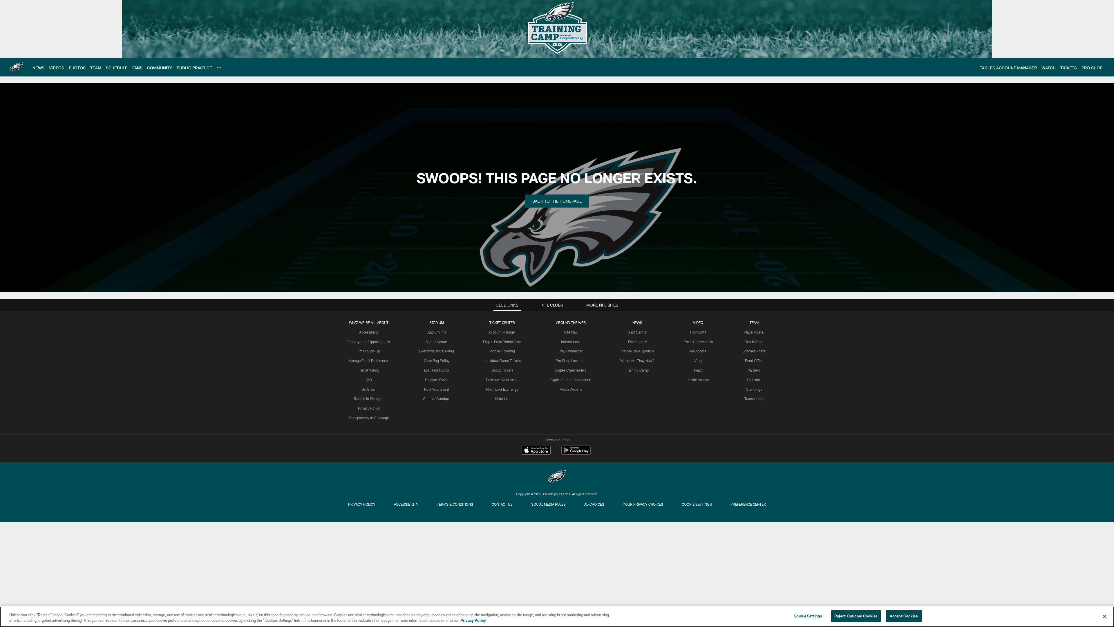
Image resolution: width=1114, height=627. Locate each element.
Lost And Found (436, 370)
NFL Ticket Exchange (502, 389)
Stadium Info (436, 332)
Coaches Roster (754, 351)
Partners (754, 370)
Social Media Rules (548, 504)
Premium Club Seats (502, 380)
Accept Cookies (904, 616)
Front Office (754, 360)
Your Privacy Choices (643, 504)
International (570, 342)
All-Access (698, 351)
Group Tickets (502, 370)
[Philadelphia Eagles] (557, 477)
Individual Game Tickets (502, 360)
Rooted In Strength (369, 399)
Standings (754, 389)
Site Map (571, 332)
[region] (557, 616)
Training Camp (637, 370)
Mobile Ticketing (502, 351)
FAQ (369, 380)
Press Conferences (698, 342)
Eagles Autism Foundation (570, 380)
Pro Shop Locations (571, 360)
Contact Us (502, 504)
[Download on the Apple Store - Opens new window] (536, 451)
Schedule (502, 399)
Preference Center (748, 504)
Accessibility (369, 332)
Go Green (368, 389)
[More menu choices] (219, 67)
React (698, 370)
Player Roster (754, 332)
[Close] (1104, 616)
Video (698, 322)
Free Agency (637, 342)
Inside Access (698, 380)
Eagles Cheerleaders (571, 370)
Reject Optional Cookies (856, 616)
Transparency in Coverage (369, 418)
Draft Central (637, 332)
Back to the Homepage (557, 201)
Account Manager (502, 332)
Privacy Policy (369, 408)
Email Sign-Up (368, 351)
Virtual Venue (436, 342)
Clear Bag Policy (436, 360)
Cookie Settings (697, 504)
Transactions (754, 399)
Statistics (754, 380)
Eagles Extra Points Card (502, 342)
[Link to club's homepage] (16, 67)
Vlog (698, 360)
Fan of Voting (369, 370)
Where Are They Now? (637, 360)
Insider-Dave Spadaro (637, 351)
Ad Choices (594, 504)
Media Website (571, 389)
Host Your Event (436, 389)
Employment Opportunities (369, 342)
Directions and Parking (436, 351)
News (637, 322)
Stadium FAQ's (436, 380)
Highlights (698, 332)
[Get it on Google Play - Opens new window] (576, 453)
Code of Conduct (436, 399)
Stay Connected (570, 351)
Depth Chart (754, 342)
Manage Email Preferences (368, 360)
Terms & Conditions (455, 504)
